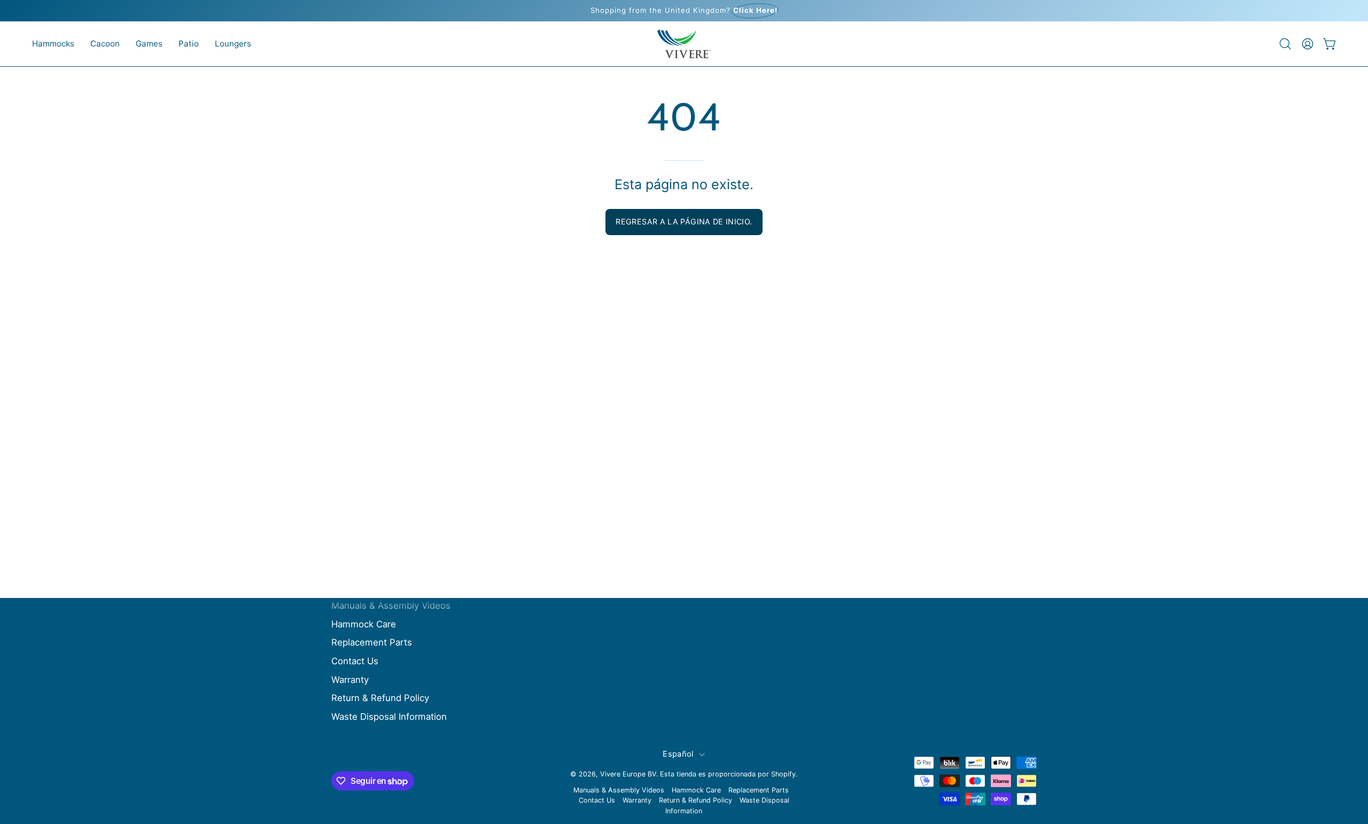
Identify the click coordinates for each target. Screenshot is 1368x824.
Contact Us (354, 661)
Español (678, 754)
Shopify (783, 774)
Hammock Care (363, 624)
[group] (684, 10)
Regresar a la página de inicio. (684, 221)
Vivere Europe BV (628, 774)
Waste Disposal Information (389, 716)
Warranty (350, 679)
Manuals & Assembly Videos (390, 605)
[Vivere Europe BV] (684, 43)
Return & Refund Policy (380, 698)
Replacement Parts (371, 643)
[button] (53, 43)
